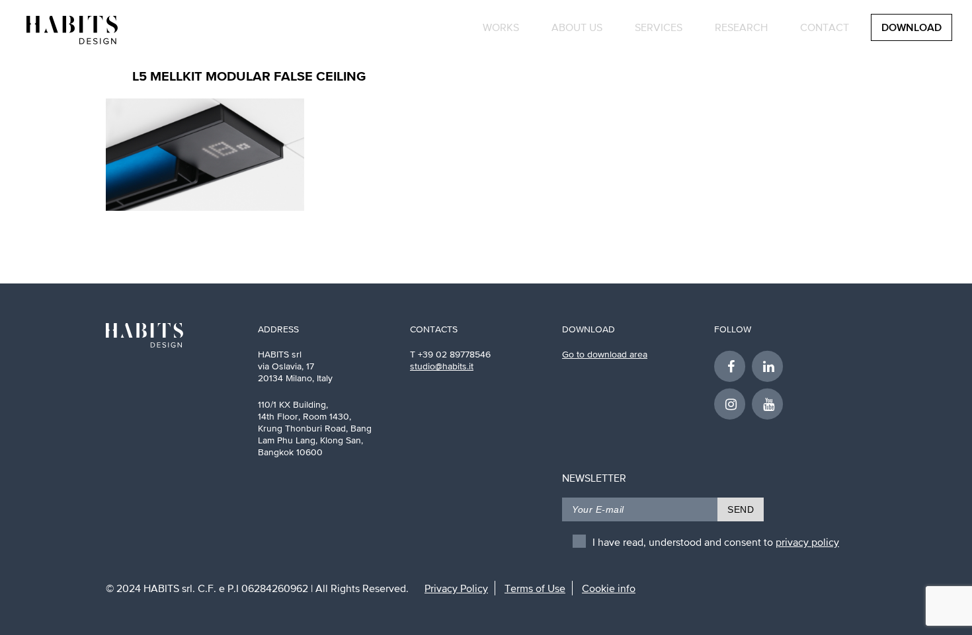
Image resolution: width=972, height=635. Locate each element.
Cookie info (608, 588)
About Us (576, 27)
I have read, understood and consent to (715, 542)
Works (501, 27)
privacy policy (807, 542)
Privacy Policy (456, 588)
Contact (824, 27)
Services (658, 27)
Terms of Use (535, 588)
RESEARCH (741, 27)
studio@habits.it (441, 366)
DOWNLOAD (911, 28)
